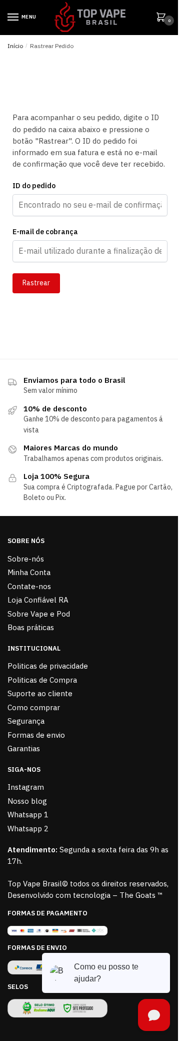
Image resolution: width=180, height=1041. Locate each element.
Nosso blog (27, 801)
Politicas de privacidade (48, 666)
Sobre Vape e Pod (39, 614)
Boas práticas (31, 627)
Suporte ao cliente (40, 693)
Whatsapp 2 (28, 828)
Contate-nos (29, 586)
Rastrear (36, 282)
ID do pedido (34, 185)
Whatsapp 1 (28, 814)
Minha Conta (29, 572)
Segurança (26, 721)
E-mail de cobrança (45, 231)
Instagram (26, 787)
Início (15, 46)
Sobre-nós (26, 559)
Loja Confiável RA (38, 600)
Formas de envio (36, 735)
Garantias (24, 748)
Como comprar (34, 707)
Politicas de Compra (42, 680)
